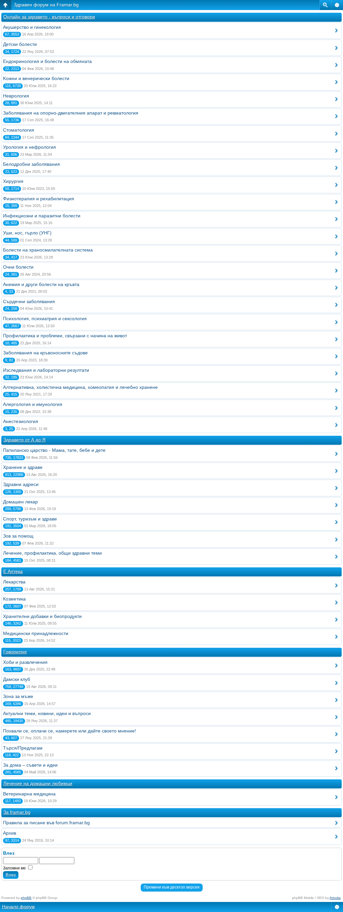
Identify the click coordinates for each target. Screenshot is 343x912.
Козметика (14, 599)
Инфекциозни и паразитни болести (41, 215)
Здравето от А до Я (24, 439)
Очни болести (18, 267)
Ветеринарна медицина (29, 793)
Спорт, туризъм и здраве (30, 518)
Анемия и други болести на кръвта (41, 284)
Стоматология (18, 130)
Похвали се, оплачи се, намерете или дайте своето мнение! (69, 730)
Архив (9, 833)
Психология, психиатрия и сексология (45, 318)
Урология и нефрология (29, 147)
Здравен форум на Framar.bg (46, 4)
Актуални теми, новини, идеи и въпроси (47, 713)
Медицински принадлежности (35, 633)
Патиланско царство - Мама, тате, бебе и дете (54, 450)
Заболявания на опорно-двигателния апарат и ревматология (70, 113)
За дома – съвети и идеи (30, 765)
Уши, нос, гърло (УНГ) (27, 232)
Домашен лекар (20, 501)
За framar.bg (16, 812)
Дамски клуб (16, 679)
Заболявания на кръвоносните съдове (45, 352)
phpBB (26, 898)
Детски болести (20, 44)
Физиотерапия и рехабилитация (38, 198)
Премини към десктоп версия (172, 887)
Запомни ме (15, 868)
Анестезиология (20, 421)
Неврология (16, 95)
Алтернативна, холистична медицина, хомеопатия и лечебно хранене (80, 387)
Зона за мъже (18, 696)
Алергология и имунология (32, 404)
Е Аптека (13, 571)
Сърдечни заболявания (29, 301)
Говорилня (15, 651)
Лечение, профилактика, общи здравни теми (52, 553)
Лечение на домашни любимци (37, 783)
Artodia (335, 898)
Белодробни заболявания (31, 164)
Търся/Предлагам (23, 748)
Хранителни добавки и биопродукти (42, 616)
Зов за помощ (18, 536)
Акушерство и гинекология (32, 27)
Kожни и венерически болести (36, 78)
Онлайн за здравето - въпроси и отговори (49, 16)
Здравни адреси (21, 484)
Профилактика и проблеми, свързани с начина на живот (65, 335)
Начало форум (18, 906)
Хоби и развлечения (25, 662)
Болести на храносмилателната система (48, 250)
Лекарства (14, 581)
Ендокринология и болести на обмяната (47, 61)
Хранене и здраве (23, 467)
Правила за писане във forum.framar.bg (46, 822)
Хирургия (13, 181)
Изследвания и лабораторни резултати (46, 370)
